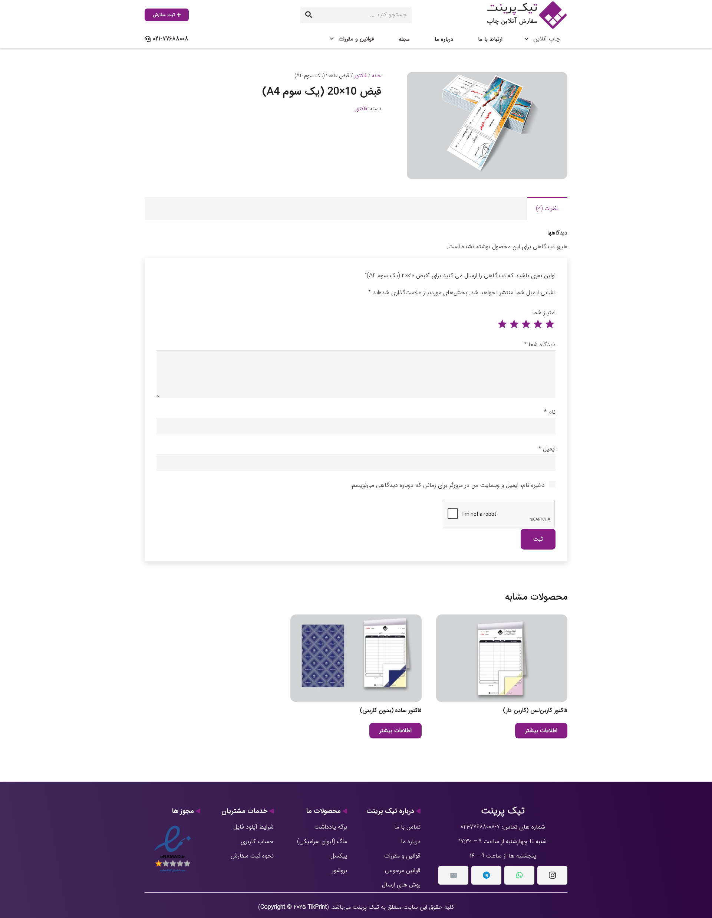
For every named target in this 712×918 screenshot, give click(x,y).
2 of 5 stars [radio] (538, 324)
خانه (376, 76)
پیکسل (338, 855)
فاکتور (361, 76)
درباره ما (411, 841)
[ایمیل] (453, 875)
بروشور (339, 870)
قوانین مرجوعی (403, 870)
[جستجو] (308, 15)
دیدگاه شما (540, 344)
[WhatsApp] (519, 875)
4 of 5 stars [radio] (514, 324)
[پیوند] (525, 15)
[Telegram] (486, 875)
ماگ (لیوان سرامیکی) (322, 841)
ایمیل (547, 448)
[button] (419, 84)
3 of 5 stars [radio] (526, 324)
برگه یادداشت (330, 827)
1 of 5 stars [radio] (550, 324)
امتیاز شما (544, 312)
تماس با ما (407, 827)
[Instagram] (552, 875)
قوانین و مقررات (402, 855)
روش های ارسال (401, 884)
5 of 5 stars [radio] (502, 324)
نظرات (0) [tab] (547, 208)
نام (550, 412)
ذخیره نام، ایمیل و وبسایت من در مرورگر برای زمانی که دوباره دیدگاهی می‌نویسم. (447, 485)
